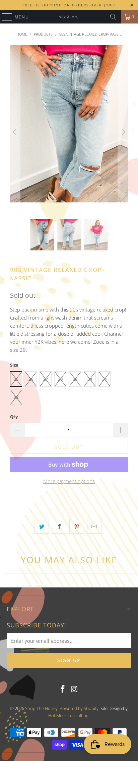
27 (45, 379)
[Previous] (15, 132)
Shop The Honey (41, 708)
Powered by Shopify (79, 708)
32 (16, 397)
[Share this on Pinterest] (76, 526)
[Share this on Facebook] (59, 526)
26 (30, 379)
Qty (14, 417)
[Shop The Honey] (69, 16)
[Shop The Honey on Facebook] (63, 689)
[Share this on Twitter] (41, 526)
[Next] (123, 132)
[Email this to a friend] (94, 526)
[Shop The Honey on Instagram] (74, 689)
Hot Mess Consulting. (68, 715)
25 (16, 379)
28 (60, 379)
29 (75, 379)
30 (89, 379)
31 (104, 379)
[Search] (113, 16)
